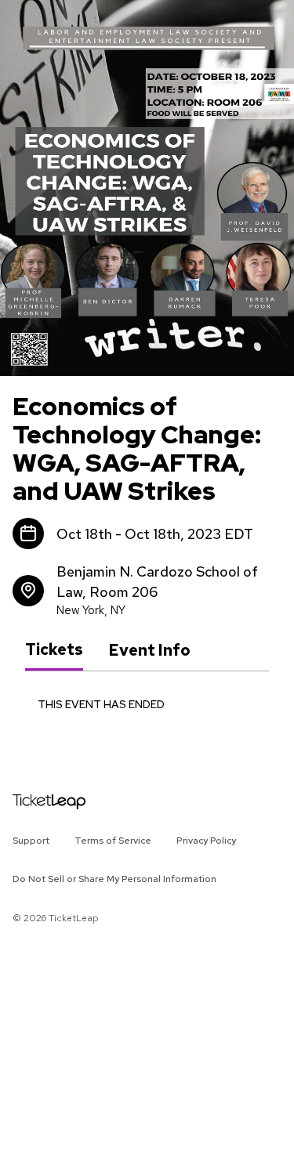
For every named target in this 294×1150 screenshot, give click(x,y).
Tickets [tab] (54, 649)
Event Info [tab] (149, 650)
